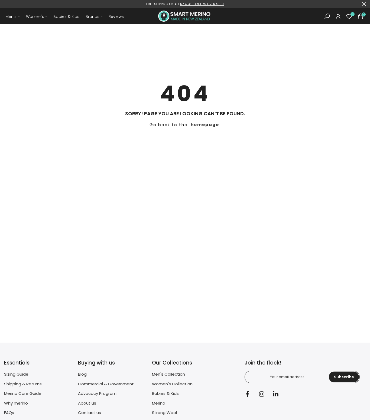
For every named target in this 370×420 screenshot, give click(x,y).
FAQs (9, 412)
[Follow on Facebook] (248, 394)
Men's (11, 16)
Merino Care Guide (22, 393)
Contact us (89, 412)
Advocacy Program (97, 393)
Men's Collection (168, 374)
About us (87, 403)
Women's (35, 16)
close (6, 4)
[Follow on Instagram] (262, 394)
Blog (82, 374)
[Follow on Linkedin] (276, 394)
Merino (158, 403)
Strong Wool (164, 412)
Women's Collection (172, 384)
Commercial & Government (106, 384)
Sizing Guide (16, 374)
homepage (205, 124)
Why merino (16, 403)
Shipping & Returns (23, 384)
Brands (92, 16)
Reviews (116, 16)
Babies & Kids (66, 16)
